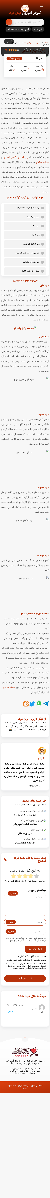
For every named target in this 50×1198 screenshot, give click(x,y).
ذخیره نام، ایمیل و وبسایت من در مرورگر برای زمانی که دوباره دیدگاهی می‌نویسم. (26, 939)
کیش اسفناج (9, 157)
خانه (46, 42)
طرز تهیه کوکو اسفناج (25, 843)
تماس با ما (36, 1071)
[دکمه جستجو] (9, 22)
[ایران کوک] (25, 9)
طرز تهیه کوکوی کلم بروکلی (25, 824)
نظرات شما (24, 1071)
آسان (38, 42)
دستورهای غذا (15, 1068)
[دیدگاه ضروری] (23, 913)
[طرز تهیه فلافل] (38, 830)
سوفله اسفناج (42, 162)
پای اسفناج (22, 157)
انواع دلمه (38, 29)
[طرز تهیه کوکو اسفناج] (35, 839)
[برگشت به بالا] (25, 1038)
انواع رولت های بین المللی (17, 29)
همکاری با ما (20, 1073)
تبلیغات (32, 1073)
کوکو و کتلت (27, 42)
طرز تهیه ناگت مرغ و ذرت (25, 815)
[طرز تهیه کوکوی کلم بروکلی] (33, 820)
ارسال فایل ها (35, 949)
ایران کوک (15, 13)
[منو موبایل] (41, 6)
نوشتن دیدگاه (14, 58)
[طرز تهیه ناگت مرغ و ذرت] (33, 811)
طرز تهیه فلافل (25, 833)
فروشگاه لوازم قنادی (32, 1068)
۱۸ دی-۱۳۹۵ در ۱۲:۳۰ (14, 1005)
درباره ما (13, 1071)
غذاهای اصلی (39, 50)
